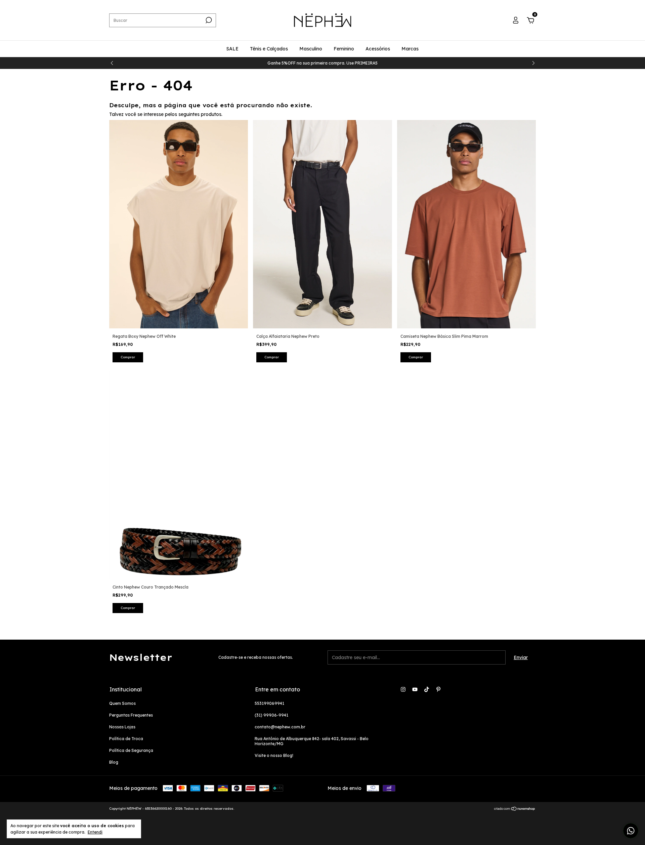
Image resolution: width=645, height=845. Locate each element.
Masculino (310, 49)
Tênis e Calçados (269, 49)
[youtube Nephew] (415, 689)
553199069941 (269, 703)
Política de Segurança (131, 750)
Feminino (344, 49)
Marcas (410, 49)
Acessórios (378, 49)
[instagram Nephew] (403, 689)
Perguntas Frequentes (131, 715)
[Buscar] (208, 20)
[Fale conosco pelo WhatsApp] (630, 830)
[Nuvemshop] (515, 809)
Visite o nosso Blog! (274, 755)
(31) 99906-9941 (271, 715)
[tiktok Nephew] (426, 689)
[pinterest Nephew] (438, 689)
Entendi (95, 832)
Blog (113, 762)
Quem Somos (122, 703)
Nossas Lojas (122, 726)
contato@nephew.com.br (280, 726)
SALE (232, 49)
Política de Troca (126, 738)
